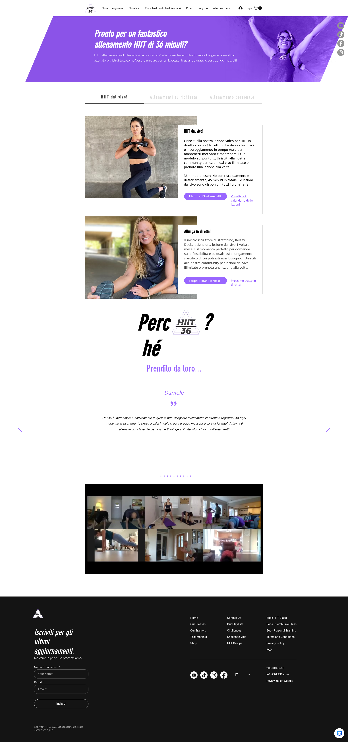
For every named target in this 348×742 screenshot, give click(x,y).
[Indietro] (20, 428)
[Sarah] (180, 476)
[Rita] (160, 476)
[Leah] (167, 476)
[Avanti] (328, 428)
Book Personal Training (281, 630)
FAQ (269, 649)
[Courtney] (190, 476)
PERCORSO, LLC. (45, 730)
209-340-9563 (275, 668)
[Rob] (170, 476)
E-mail (38, 682)
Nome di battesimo (46, 667)
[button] (162, 8)
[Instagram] (340, 52)
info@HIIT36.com (277, 674)
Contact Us (234, 618)
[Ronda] (177, 476)
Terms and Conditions (280, 637)
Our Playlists (235, 624)
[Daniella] (157, 476)
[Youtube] (340, 25)
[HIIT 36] (214, 675)
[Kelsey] (174, 476)
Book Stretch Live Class (281, 624)
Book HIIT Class (276, 618)
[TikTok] (340, 34)
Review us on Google (279, 680)
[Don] (164, 476)
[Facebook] (340, 43)
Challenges (234, 630)
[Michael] (183, 476)
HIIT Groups (234, 643)
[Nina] (187, 476)
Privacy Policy (275, 643)
